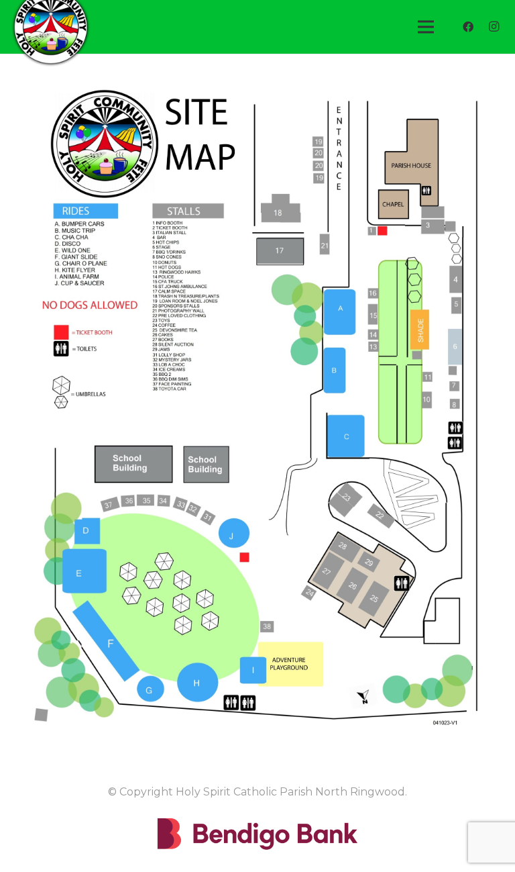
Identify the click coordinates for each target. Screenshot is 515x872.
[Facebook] (468, 27)
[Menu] (426, 27)
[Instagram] (493, 27)
